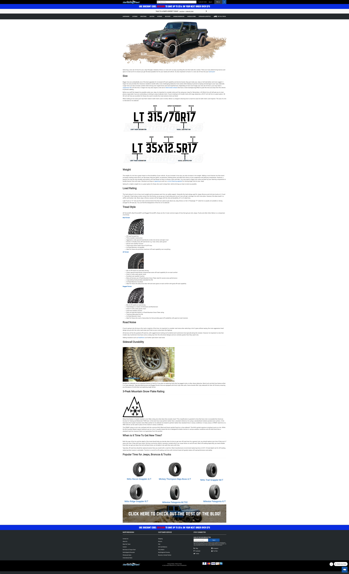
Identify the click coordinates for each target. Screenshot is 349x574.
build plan (212, 72)
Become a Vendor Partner (164, 555)
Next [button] (206, 11)
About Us (125, 541)
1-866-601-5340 (189, 11)
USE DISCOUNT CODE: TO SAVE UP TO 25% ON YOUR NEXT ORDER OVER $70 (174, 6)
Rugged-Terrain (127, 286)
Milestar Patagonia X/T (214, 501)
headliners (141, 337)
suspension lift (127, 87)
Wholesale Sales (127, 555)
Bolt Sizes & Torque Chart (129, 549)
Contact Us (125, 538)
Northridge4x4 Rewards (129, 552)
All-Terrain (126, 252)
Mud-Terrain (126, 217)
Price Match (161, 549)
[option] (174, 11)
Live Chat (181, 11)
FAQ (159, 544)
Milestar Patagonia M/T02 (175, 502)
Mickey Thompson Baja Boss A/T (175, 479)
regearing (157, 181)
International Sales (127, 557)
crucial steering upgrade (175, 181)
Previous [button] (142, 11)
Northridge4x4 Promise (164, 552)
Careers (125, 547)
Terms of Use (178, 563)
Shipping (160, 538)
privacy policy (211, 545)
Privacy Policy (171, 563)
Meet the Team (126, 544)
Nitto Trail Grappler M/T (211, 480)
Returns (160, 541)
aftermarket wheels (171, 87)
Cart (221, 2)
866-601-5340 (203, 2)
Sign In (210, 2)
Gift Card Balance (162, 547)
